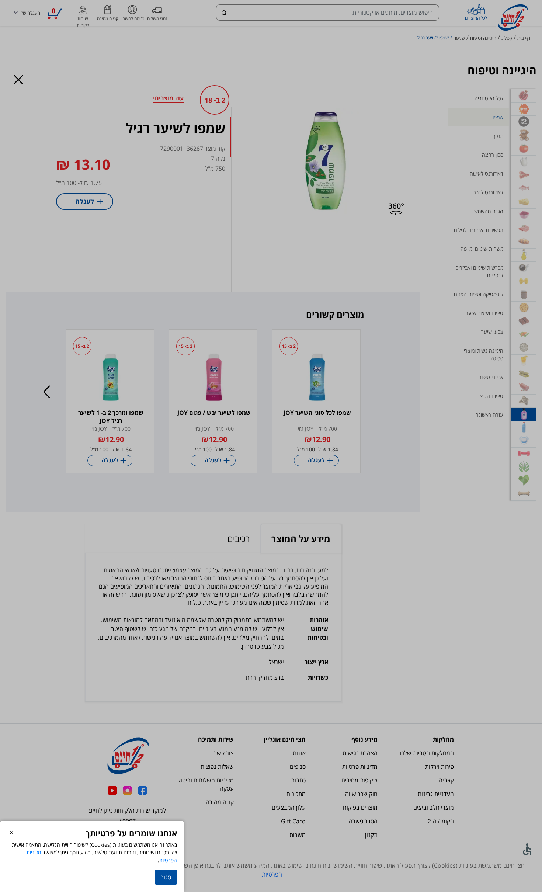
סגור (166, 877)
